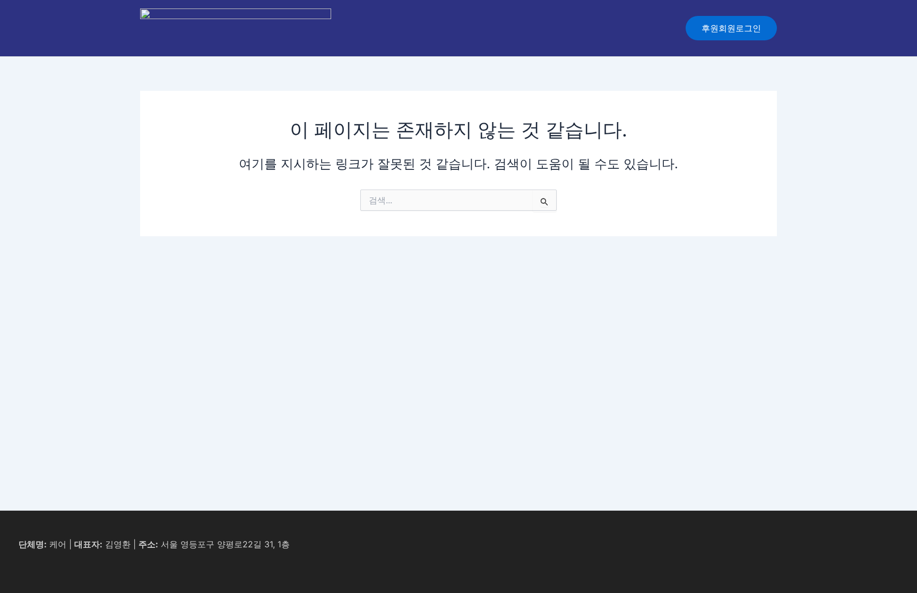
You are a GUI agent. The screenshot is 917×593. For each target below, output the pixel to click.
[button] (731, 28)
